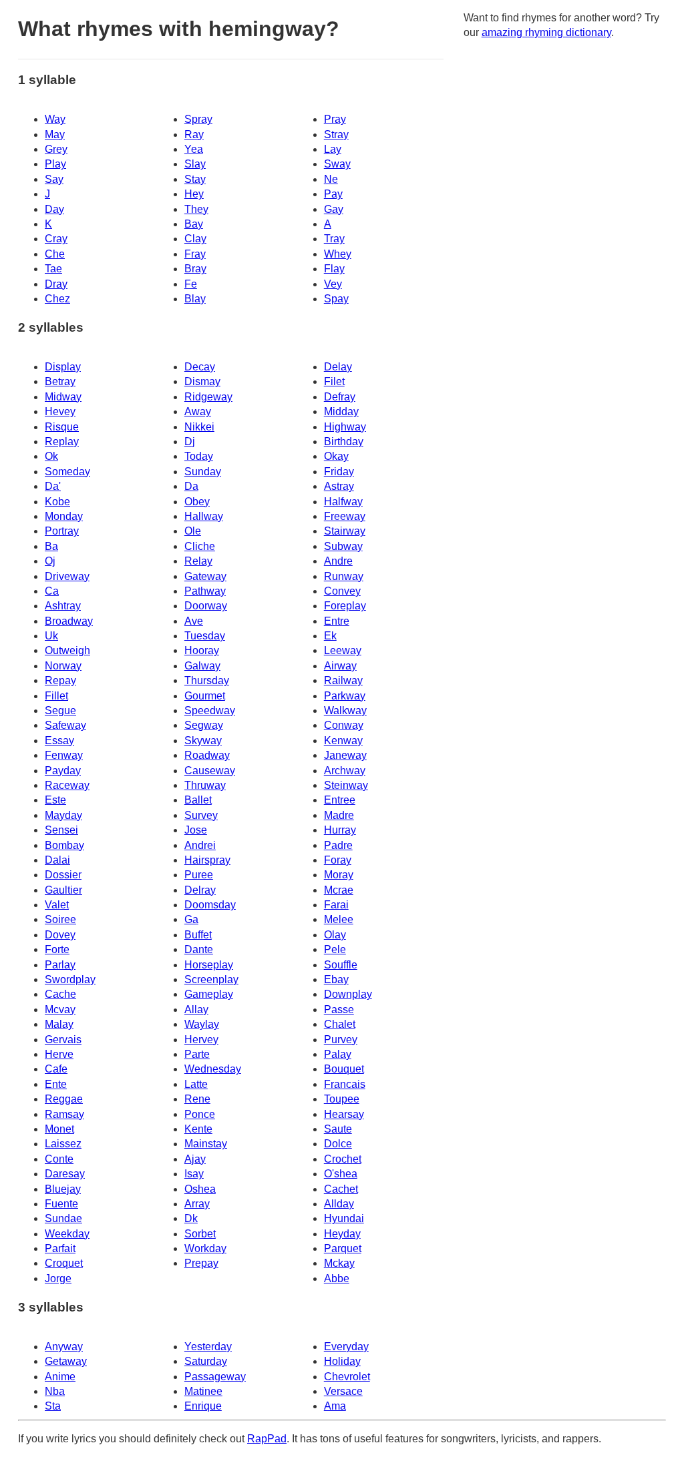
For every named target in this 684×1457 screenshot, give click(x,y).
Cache (60, 994)
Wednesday (212, 1069)
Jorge (58, 1278)
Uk (51, 635)
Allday (339, 1203)
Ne (331, 179)
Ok (51, 456)
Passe (339, 1009)
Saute (338, 1129)
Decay (199, 366)
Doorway (205, 605)
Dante (198, 949)
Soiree (60, 919)
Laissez (63, 1143)
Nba (55, 1391)
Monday (64, 516)
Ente (56, 1084)
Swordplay (70, 979)
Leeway (342, 650)
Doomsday (210, 904)
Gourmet (204, 695)
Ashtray (63, 605)
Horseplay (208, 964)
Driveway (67, 576)
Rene (197, 1099)
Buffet (198, 934)
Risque (62, 426)
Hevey (60, 411)
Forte (57, 949)
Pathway (205, 591)
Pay (333, 194)
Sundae (63, 1218)
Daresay (65, 1173)
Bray (195, 268)
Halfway (343, 501)
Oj (50, 561)
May (55, 134)
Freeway (344, 516)
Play (55, 164)
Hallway (203, 516)
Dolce (338, 1143)
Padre (338, 845)
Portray (62, 531)
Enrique (203, 1406)
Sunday (202, 471)
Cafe (56, 1069)
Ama (335, 1406)
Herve (59, 1054)
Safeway (65, 725)
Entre (336, 621)
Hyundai (344, 1218)
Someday (67, 471)
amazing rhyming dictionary (546, 32)
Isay (194, 1173)
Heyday (342, 1233)
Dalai (57, 860)
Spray (198, 119)
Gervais (63, 1039)
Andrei (200, 845)
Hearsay (344, 1114)
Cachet (341, 1189)
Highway (345, 426)
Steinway (346, 785)
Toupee (341, 1099)
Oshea (200, 1189)
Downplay (348, 994)
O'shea (340, 1173)
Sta (53, 1406)
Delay (338, 366)
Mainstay (205, 1143)
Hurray (340, 830)
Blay (195, 298)
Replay (62, 441)
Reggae (64, 1099)
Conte (59, 1159)
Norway (63, 665)
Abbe (336, 1278)
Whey (337, 254)
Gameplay (208, 994)
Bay (193, 224)
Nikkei (199, 426)
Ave (193, 621)
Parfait (60, 1248)
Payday (63, 770)
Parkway (344, 695)
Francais (344, 1084)
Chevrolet (347, 1376)
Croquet (64, 1263)
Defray (339, 396)
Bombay (64, 845)
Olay (335, 934)
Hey (194, 194)
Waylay (201, 1024)
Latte (196, 1084)
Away (197, 411)
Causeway (209, 770)
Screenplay (211, 979)
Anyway (64, 1346)
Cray (56, 238)
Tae (53, 268)
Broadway (69, 621)
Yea (193, 149)
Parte (197, 1054)
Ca (52, 591)
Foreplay (345, 605)
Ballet (198, 800)
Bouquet (344, 1069)
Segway (203, 725)
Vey (333, 284)
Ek (330, 635)
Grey (56, 149)
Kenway (343, 740)
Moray (338, 874)
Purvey (340, 1039)
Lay (332, 149)
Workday (205, 1248)
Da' (53, 486)
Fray (195, 254)
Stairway (344, 531)
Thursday (206, 680)
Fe (190, 284)
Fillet (56, 695)
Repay (60, 680)
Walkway (345, 710)
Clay (195, 238)
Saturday (205, 1361)
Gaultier (63, 890)
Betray (60, 381)
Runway (343, 576)
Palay (337, 1054)
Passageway (215, 1376)
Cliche (199, 546)
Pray (335, 119)
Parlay (60, 964)
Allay (196, 1009)
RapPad (267, 1438)
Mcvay (60, 1009)
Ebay (336, 979)
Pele (335, 949)
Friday (339, 471)
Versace (343, 1391)
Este (55, 800)
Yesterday (208, 1346)
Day (54, 209)
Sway (337, 164)
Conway (343, 725)
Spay (336, 298)
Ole (192, 531)
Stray (336, 134)
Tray (334, 238)
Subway (343, 546)
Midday (341, 411)
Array (197, 1203)
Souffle (340, 964)
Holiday (342, 1361)
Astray (339, 486)
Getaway (66, 1361)
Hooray (201, 650)
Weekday (67, 1233)
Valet (57, 904)
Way (55, 119)
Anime (60, 1376)
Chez (57, 298)
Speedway (209, 710)
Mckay (339, 1263)
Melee (338, 919)
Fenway (64, 755)
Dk (191, 1218)
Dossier (63, 874)
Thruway (205, 785)
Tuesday (204, 635)
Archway (344, 770)
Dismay (202, 381)
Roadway (207, 755)
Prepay (201, 1263)
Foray (337, 860)
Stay (195, 179)
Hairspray (207, 860)
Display (63, 366)
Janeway (345, 755)
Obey (197, 501)
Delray (200, 890)
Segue (60, 710)
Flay (334, 268)
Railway (343, 680)
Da (191, 486)
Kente (198, 1129)
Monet (59, 1129)
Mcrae (338, 890)
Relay (198, 561)
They (196, 209)
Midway (63, 396)
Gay (333, 209)
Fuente (61, 1203)
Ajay (195, 1159)
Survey (201, 815)
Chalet (339, 1024)
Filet (334, 381)
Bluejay (63, 1189)
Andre (338, 561)
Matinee (203, 1391)
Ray (194, 134)
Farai (336, 904)
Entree (339, 800)
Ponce (199, 1114)
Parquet (342, 1248)
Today (198, 456)
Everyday (346, 1346)
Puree (198, 874)
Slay (195, 164)
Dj (189, 441)
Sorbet (200, 1233)
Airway (340, 665)
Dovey (60, 934)
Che (55, 254)
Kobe (57, 501)
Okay (336, 456)
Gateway (205, 576)
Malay (59, 1024)
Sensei (61, 830)
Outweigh (67, 650)
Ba (51, 546)
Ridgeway (208, 396)
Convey (342, 591)
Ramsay (64, 1114)
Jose (195, 830)
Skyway (203, 740)
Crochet (342, 1159)
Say (54, 179)
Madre (339, 815)
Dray (56, 284)
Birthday (343, 441)
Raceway (67, 785)
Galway (202, 665)
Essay (59, 740)
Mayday (63, 815)
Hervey (201, 1039)
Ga (191, 919)
